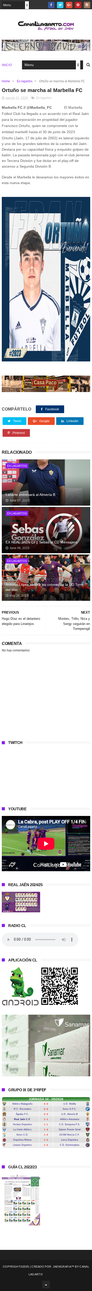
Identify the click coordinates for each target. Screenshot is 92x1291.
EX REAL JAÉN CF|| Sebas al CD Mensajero (41, 542)
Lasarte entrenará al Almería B (30, 495)
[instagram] (87, 5)
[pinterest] (78, 5)
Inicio (7, 65)
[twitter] (60, 5)
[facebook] (51, 5)
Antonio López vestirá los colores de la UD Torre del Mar (45, 587)
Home (6, 81)
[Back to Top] (46, 1284)
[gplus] (69, 5)
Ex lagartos (24, 81)
